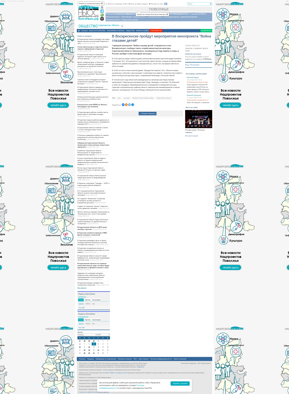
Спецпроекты (156, 31)
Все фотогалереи (191, 136)
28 (84, 341)
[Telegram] (129, 104)
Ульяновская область (113, 20)
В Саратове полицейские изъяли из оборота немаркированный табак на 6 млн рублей (93, 250)
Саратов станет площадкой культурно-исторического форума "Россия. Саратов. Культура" (92, 82)
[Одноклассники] (126, 104)
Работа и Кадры (142, 31)
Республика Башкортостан (115, 14)
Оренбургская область (198, 14)
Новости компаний (180, 359)
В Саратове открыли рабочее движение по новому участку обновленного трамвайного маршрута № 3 (93, 122)
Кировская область (132, 14)
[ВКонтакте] (123, 104)
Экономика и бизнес (116, 31)
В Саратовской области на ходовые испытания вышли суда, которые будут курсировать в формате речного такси (93, 265)
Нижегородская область (181, 14)
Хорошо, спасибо (180, 383)
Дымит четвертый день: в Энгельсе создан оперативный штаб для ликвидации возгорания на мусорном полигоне (93, 64)
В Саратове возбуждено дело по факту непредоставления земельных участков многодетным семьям (92, 242)
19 (89, 350)
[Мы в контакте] (102, 7)
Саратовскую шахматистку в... (198, 100)
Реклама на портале (125, 359)
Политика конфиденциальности (161, 359)
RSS (126, 4)
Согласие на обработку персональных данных (94, 392)
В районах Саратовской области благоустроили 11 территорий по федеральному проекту (89, 153)
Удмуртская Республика (189, 17)
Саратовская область (155, 17)
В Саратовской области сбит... (198, 82)
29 (89, 341)
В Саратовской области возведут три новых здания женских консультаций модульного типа (93, 41)
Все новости (81, 288)
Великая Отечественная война (143, 98)
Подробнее (140, 367)
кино (119, 98)
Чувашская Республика (130, 20)
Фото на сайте (192, 107)
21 (98, 350)
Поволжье (159, 9)
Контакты (82, 359)
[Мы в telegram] (102, 11)
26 (89, 353)
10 (80, 347)
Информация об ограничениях (106, 359)
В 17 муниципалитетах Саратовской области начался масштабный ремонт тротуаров (91, 193)
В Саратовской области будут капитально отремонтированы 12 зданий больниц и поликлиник (92, 221)
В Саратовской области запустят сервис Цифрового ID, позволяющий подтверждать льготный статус (93, 258)
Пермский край (126, 17)
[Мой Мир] (132, 104)
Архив (132, 4)
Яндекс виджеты (142, 4)
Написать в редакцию (115, 4)
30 (94, 341)
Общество (130, 31)
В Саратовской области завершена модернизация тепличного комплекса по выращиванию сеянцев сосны (92, 89)
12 (89, 347)
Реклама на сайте (157, 4)
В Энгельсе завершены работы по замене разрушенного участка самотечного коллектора (93, 137)
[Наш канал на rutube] (102, 15)
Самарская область (139, 17)
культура (127, 98)
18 (84, 350)
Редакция (90, 359)
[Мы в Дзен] (102, 19)
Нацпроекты (206, 31)
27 (80, 341)
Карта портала (143, 359)
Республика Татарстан (171, 17)
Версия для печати (194, 54)
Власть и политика (97, 31)
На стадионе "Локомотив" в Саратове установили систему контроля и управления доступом (91, 201)
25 (84, 353)
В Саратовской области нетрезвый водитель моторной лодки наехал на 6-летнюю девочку (92, 57)
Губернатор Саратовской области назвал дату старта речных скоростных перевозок (93, 145)
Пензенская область (113, 17)
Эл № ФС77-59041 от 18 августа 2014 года (116, 373)
